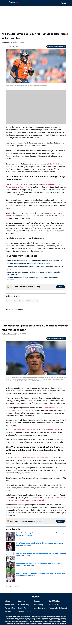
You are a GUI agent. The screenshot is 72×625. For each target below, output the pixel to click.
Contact (37, 601)
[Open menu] (5, 3)
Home (8, 309)
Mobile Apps (10, 605)
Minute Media (14, 616)
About (7, 601)
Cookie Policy (23, 608)
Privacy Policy (54, 605)
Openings (21, 601)
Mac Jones (9, 301)
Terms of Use (10, 608)
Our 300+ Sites (54, 601)
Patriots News (16, 586)
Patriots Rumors (19, 301)
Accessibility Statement (58, 608)
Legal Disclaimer (40, 608)
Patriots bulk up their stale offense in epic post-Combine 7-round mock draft (35, 268)
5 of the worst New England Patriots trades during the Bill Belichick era (35, 260)
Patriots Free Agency (32, 301)
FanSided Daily (23, 605)
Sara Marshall (9, 42)
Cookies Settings (24, 611)
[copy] (17, 46)
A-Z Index (8, 611)
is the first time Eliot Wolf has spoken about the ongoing (29, 458)
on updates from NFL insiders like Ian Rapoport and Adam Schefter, (36, 430)
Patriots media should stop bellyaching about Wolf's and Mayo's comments (32, 279)
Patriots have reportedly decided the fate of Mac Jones (28, 263)
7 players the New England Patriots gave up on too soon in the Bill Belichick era (33, 273)
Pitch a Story (38, 605)
